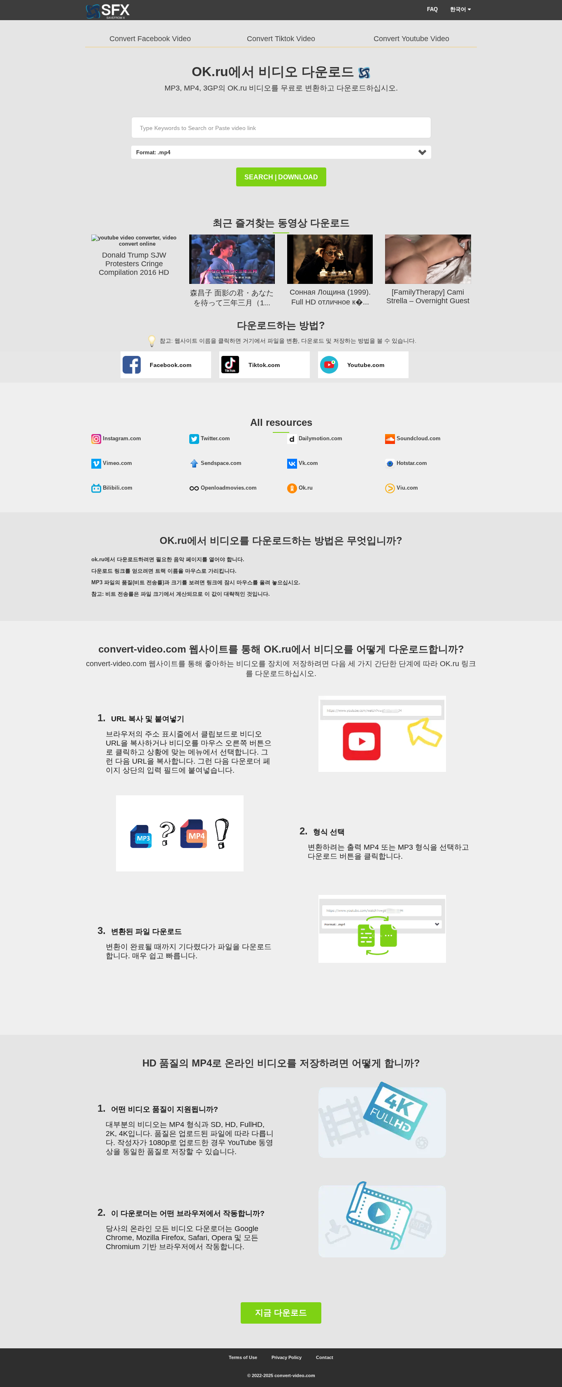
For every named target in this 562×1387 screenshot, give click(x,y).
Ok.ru (305, 488)
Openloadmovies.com (228, 488)
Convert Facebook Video (150, 39)
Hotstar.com (411, 463)
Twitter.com (214, 438)
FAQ (432, 9)
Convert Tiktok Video (281, 39)
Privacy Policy (287, 1357)
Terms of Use (243, 1357)
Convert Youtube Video (411, 39)
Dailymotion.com (319, 438)
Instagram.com (121, 438)
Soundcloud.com (418, 438)
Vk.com (307, 463)
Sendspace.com (220, 463)
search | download (281, 177)
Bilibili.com (116, 488)
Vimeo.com (116, 463)
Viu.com (406, 488)
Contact (324, 1357)
